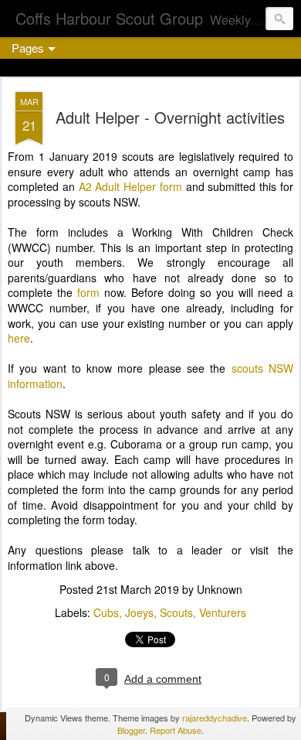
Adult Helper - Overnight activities (170, 117)
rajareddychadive (214, 717)
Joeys (139, 612)
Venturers (222, 612)
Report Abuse (175, 730)
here (19, 338)
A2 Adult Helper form (130, 186)
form (88, 292)
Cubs (106, 612)
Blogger (131, 730)
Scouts (176, 612)
